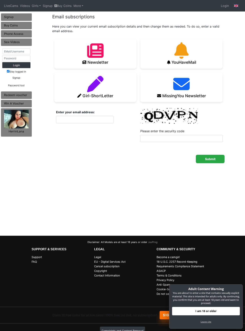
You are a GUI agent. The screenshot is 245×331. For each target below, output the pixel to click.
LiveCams (11, 6)
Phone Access (13, 34)
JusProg (153, 242)
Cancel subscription (106, 266)
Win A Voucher (14, 103)
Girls (35, 6)
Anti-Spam (163, 284)
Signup (48, 6)
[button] (236, 6)
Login (225, 6)
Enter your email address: (75, 112)
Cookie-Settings (167, 289)
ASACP (161, 270)
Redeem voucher (15, 95)
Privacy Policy (165, 280)
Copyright (100, 270)
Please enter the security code (162, 131)
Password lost (16, 85)
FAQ (34, 261)
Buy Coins (64, 6)
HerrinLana (16, 131)
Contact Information (107, 275)
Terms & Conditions (169, 275)
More (77, 6)
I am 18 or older (205, 311)
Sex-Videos (12, 42)
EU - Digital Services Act (110, 261)
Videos (25, 6)
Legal (97, 257)
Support (37, 257)
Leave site (206, 321)
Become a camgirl (168, 257)
